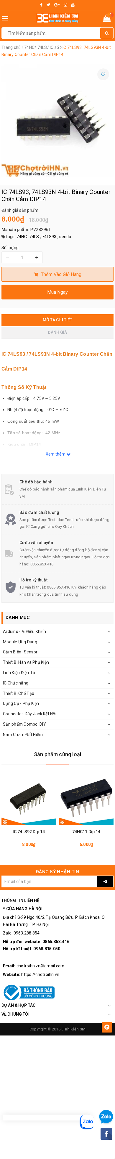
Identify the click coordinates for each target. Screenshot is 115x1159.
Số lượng (10, 247)
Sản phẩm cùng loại (57, 754)
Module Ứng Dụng (20, 641)
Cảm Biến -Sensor (20, 652)
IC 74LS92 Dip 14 (29, 831)
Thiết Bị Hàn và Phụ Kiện (26, 662)
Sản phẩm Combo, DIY (24, 724)
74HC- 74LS (28, 236)
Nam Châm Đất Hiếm (23, 734)
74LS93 (49, 236)
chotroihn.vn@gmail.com (41, 966)
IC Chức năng (15, 683)
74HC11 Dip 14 (86, 831)
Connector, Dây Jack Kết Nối (29, 713)
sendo (65, 236)
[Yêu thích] (103, 74)
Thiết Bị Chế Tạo (18, 693)
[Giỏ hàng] (107, 19)
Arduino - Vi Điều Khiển (24, 631)
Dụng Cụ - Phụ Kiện (21, 703)
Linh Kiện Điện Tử (19, 672)
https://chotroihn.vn (40, 974)
